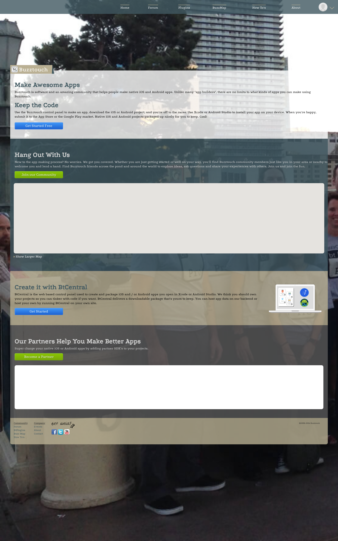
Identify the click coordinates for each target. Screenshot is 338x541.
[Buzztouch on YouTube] (67, 434)
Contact (38, 433)
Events (38, 426)
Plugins (184, 7)
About (296, 7)
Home (124, 7)
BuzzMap (219, 7)
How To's (259, 7)
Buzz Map (19, 433)
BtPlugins (19, 430)
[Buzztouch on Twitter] (60, 434)
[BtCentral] (295, 312)
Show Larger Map (29, 256)
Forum (153, 7)
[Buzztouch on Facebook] (54, 434)
